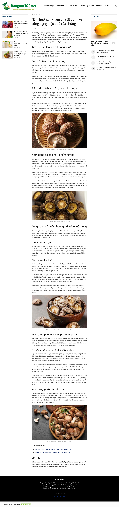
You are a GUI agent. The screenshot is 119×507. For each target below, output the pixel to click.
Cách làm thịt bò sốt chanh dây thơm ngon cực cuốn (20, 53)
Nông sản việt (49, 6)
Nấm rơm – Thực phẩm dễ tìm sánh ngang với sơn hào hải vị (53, 449)
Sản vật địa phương (87, 6)
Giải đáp (107, 6)
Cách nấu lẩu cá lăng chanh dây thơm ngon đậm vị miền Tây (105, 57)
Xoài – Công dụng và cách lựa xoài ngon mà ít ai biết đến (99, 43)
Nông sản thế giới (61, 6)
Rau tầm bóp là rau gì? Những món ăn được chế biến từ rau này (106, 62)
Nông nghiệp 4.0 (74, 6)
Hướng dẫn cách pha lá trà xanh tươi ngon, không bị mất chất (105, 51)
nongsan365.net (16, 504)
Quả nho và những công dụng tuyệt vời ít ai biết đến (21, 23)
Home (33, 14)
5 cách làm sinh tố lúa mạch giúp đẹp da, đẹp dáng (20, 43)
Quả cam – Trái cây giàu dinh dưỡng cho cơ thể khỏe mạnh (52, 452)
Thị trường (99, 6)
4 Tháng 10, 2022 (36, 28)
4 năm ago (17, 27)
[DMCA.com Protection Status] (25, 504)
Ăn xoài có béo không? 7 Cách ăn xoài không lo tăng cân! (21, 33)
